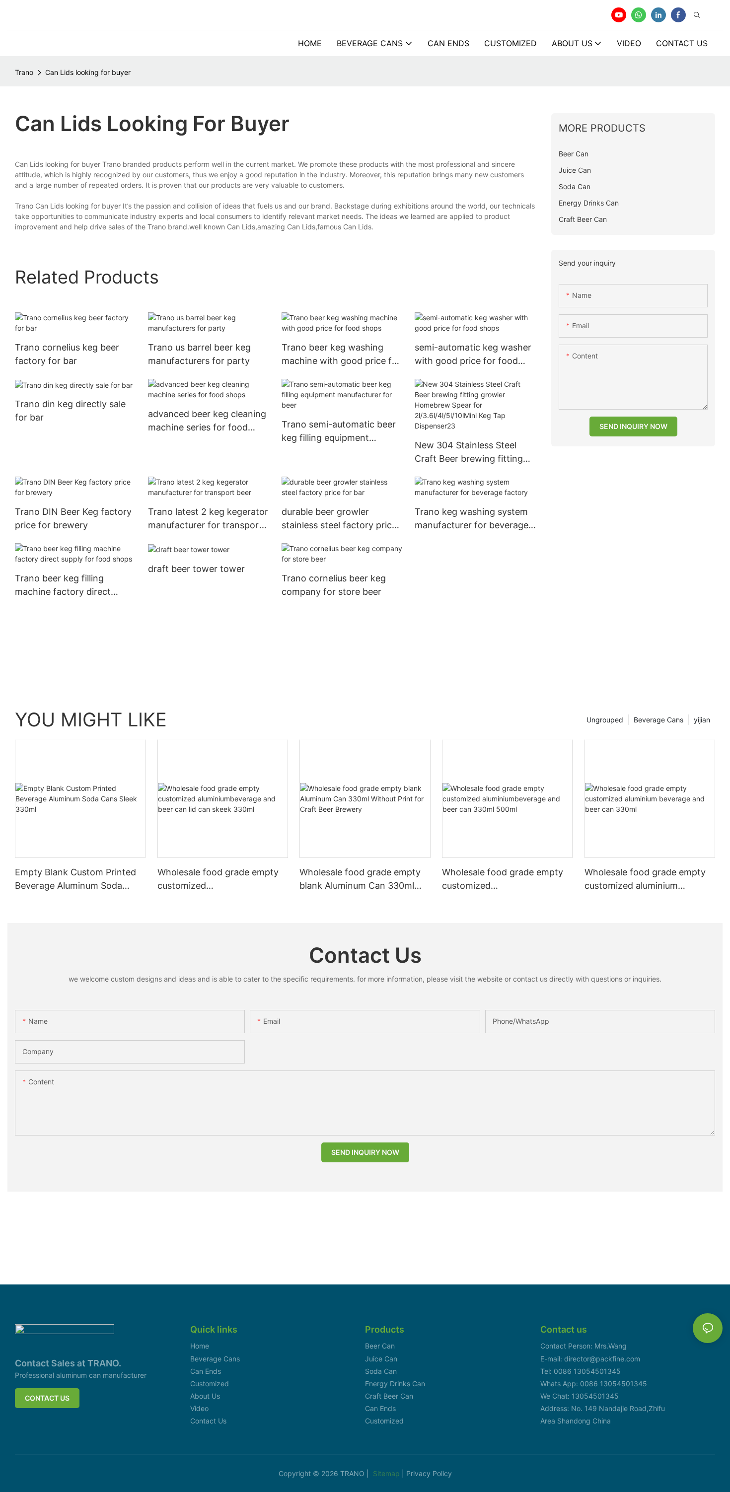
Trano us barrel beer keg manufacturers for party (199, 354)
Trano (24, 72)
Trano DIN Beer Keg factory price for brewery (73, 518)
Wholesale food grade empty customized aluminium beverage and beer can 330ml (647, 879)
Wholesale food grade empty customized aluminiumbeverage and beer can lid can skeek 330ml (218, 879)
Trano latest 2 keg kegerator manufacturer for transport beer (208, 519)
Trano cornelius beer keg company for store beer (334, 585)
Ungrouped (604, 719)
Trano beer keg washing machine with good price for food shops (341, 354)
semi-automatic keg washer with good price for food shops (473, 354)
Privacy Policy (429, 1473)
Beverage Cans (658, 719)
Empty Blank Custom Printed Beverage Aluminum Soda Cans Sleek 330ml (75, 879)
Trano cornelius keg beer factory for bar (67, 354)
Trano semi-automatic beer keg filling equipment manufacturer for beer (339, 431)
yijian (702, 719)
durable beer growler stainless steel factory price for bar (339, 519)
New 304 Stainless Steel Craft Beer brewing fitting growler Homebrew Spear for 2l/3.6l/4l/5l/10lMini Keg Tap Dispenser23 (471, 452)
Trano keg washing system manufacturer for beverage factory (471, 519)
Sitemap (387, 1473)
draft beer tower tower (196, 569)
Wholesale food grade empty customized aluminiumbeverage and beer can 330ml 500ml (502, 879)
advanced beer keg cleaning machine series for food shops (207, 421)
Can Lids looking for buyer (88, 72)
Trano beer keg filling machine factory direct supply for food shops (63, 585)
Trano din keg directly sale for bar (70, 411)
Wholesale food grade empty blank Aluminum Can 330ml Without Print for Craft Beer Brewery (360, 879)
